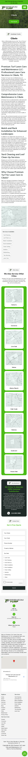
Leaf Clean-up (18, 698)
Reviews (3, 700)
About (2, 698)
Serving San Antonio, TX (14, 743)
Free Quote (14, 21)
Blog (2, 705)
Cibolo (2, 724)
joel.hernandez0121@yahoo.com (14, 618)
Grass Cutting (18, 704)
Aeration (17, 705)
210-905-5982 (14, 3)
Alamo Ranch (4, 728)
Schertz (3, 719)
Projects (3, 707)
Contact (3, 709)
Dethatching (17, 707)
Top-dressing (18, 709)
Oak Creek (3, 730)
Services (3, 702)
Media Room (4, 712)
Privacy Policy (4, 714)
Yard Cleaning (18, 697)
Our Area (3, 704)
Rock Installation (18, 702)
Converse (3, 721)
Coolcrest (3, 733)
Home (2, 697)
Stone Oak (3, 735)
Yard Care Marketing (16, 748)
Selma (2, 726)
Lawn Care (17, 711)
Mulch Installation (19, 700)
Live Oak (3, 723)
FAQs (2, 711)
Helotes (3, 731)
